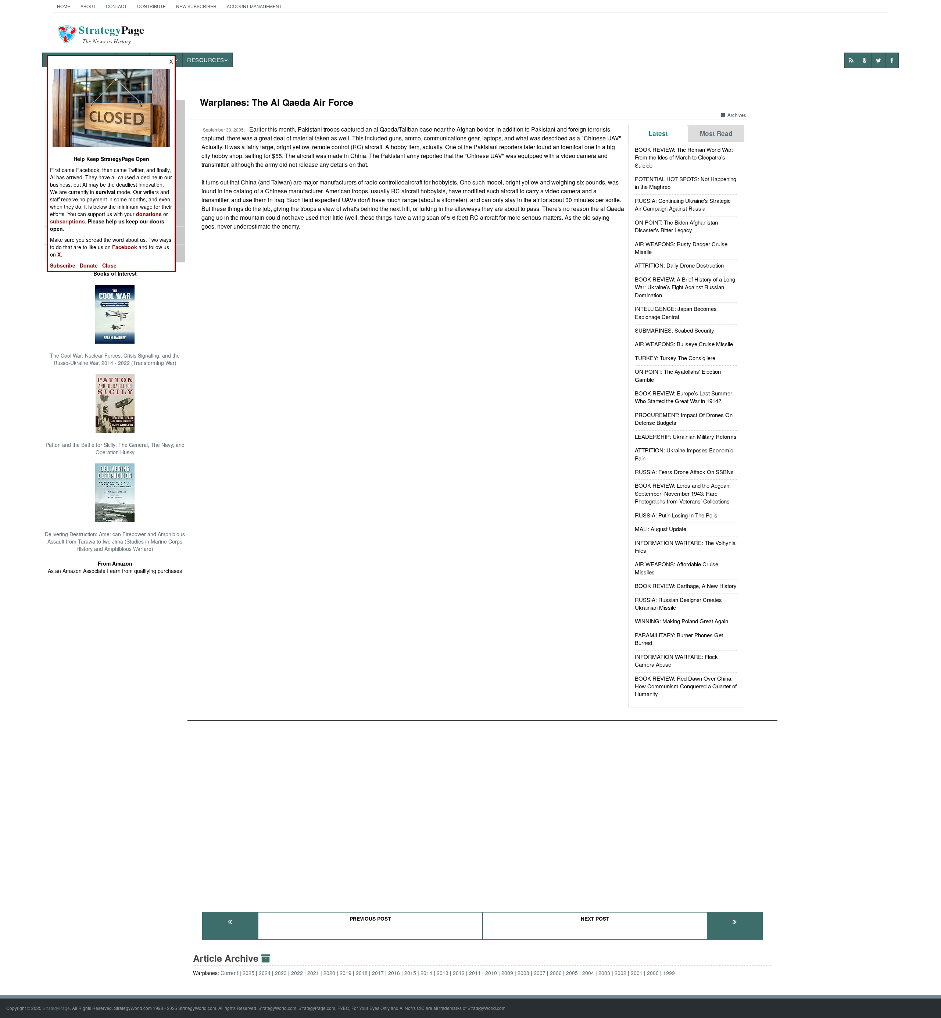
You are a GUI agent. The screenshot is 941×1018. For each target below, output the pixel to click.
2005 (572, 972)
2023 (281, 972)
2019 (345, 972)
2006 (556, 972)
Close (109, 265)
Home (63, 6)
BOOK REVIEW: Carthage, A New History (686, 585)
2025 (248, 972)
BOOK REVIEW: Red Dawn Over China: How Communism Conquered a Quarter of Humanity (686, 686)
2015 (410, 972)
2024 (265, 972)
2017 (378, 972)
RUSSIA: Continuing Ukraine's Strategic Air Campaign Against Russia (683, 204)
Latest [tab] (658, 133)
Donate (89, 265)
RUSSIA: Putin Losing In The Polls (676, 515)
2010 (491, 972)
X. (59, 254)
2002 (620, 972)
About (88, 6)
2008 (523, 972)
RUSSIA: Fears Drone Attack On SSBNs (684, 472)
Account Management (254, 6)
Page (111, 34)
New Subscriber (196, 6)
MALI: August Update (660, 529)
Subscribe (62, 265)
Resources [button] (205, 60)
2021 (313, 972)
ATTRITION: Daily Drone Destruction (679, 265)
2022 (297, 972)
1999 (669, 972)
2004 (588, 972)
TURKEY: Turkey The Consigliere (675, 358)
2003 (604, 972)
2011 (475, 972)
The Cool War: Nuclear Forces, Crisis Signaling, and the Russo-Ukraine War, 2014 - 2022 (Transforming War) (115, 359)
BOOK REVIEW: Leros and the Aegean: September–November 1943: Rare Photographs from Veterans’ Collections (683, 493)
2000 (653, 972)
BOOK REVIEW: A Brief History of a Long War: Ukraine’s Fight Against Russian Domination (685, 287)
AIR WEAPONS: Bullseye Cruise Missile (684, 344)
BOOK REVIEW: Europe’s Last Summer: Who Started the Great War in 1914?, (684, 397)
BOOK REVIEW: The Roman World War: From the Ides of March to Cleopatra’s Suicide (684, 157)
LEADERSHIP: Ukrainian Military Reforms (686, 436)
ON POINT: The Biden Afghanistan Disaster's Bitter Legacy (676, 226)
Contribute (151, 6)
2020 (329, 972)
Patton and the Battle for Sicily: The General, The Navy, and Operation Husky (115, 448)
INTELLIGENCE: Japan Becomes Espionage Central (676, 312)
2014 (426, 972)
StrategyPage (56, 1008)
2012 (459, 972)
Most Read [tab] (716, 133)
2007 (539, 972)
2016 (394, 972)
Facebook (124, 247)
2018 (362, 972)
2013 (442, 972)
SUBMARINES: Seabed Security (674, 330)
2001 (637, 972)
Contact (116, 6)
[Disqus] (482, 813)
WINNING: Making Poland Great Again (681, 621)
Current (229, 972)
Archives (736, 114)
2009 (507, 972)
